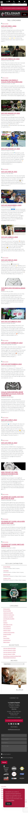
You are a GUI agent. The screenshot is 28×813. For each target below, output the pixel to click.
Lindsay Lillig (7, 578)
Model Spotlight (7, 634)
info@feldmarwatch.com (14, 729)
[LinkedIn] (16, 724)
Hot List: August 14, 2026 (9, 652)
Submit (4, 762)
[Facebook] (11, 724)
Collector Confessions (8, 614)
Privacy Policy (3, 786)
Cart (8, 1)
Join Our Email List (6, 754)
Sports (5, 636)
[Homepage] (10, 14)
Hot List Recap (7, 628)
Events (5, 620)
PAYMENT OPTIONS (12, 8)
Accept (8, 803)
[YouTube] (18, 724)
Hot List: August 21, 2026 (9, 650)
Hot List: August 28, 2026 (9, 648)
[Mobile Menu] (1, 2)
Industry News (7, 630)
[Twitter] (9, 724)
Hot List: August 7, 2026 (9, 654)
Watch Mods (6, 642)
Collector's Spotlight (8, 616)
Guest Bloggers (7, 626)
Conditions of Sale (4, 788)
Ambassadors (6, 609)
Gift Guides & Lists (7, 624)
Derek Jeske (6, 574)
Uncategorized (6, 640)
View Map (13, 709)
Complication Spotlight (8, 618)
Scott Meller (6, 566)
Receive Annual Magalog (7, 757)
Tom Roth (6, 570)
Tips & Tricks (6, 638)
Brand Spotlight (7, 610)
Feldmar (5, 622)
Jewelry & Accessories (8, 632)
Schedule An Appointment (14, 720)
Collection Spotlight (8, 612)
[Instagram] (13, 724)
